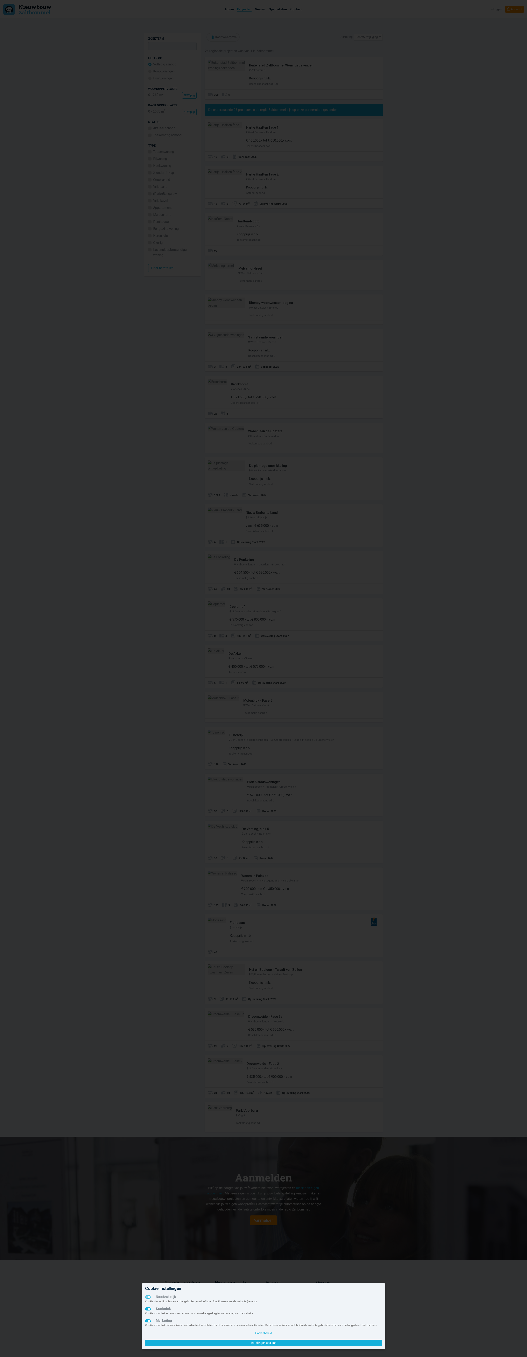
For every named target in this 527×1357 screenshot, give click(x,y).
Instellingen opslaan (263, 1342)
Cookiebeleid (263, 1333)
